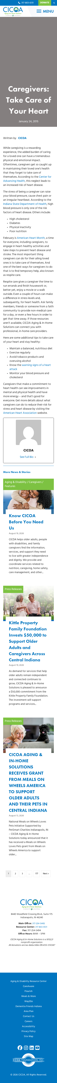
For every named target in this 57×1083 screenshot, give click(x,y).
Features (10, 486)
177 (36, 873)
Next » (46, 873)
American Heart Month (31, 238)
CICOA (22, 138)
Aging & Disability (15, 482)
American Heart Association (20, 413)
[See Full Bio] (35, 457)
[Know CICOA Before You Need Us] (28, 532)
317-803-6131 (41, 927)
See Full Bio (26, 457)
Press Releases (13, 589)
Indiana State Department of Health (25, 204)
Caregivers (35, 482)
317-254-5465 (38, 923)
